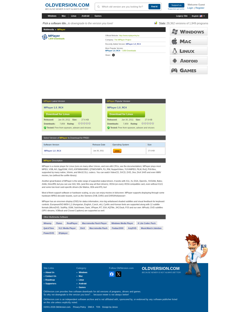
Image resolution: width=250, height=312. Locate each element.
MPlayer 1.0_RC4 (133, 44)
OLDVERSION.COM (67, 5)
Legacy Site (182, 16)
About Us (49, 272)
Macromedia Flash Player (94, 223)
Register (199, 7)
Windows (52, 16)
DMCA (91, 307)
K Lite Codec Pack (147, 223)
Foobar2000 (117, 228)
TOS (98, 307)
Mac (64, 16)
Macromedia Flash (98, 228)
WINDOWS (188, 31)
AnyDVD (132, 228)
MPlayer (54, 36)
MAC (188, 41)
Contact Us (50, 276)
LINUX (188, 51)
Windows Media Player (122, 223)
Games (98, 16)
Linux (73, 16)
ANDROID (188, 60)
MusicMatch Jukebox (151, 228)
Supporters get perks (176, 9)
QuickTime (49, 228)
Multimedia (49, 29)
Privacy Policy (79, 307)
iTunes (59, 223)
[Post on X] (113, 55)
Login (190, 7)
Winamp (47, 223)
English (195, 16)
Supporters (50, 283)
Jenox (115, 307)
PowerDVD (49, 233)
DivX (82, 228)
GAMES (188, 70)
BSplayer (63, 233)
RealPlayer (72, 223)
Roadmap (50, 280)
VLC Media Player (67, 228)
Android (85, 16)
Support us (176, 5)
